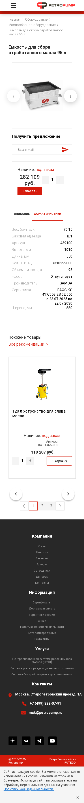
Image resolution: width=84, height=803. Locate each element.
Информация (42, 592)
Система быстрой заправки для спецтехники (42, 674)
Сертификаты (42, 602)
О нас (42, 546)
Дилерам (42, 576)
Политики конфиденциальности (29, 789)
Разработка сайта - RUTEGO (63, 761)
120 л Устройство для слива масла (39, 413)
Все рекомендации (26, 344)
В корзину (59, 461)
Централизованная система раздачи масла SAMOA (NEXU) (42, 660)
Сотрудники (42, 570)
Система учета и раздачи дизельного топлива (42, 668)
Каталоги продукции (42, 633)
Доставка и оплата (42, 608)
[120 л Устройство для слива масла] (42, 384)
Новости (42, 552)
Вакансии (42, 558)
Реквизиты (42, 639)
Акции (42, 620)
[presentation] (13, 96)
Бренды (42, 564)
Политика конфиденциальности (42, 627)
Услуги (42, 649)
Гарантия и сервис (42, 614)
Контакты (42, 582)
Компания (42, 536)
